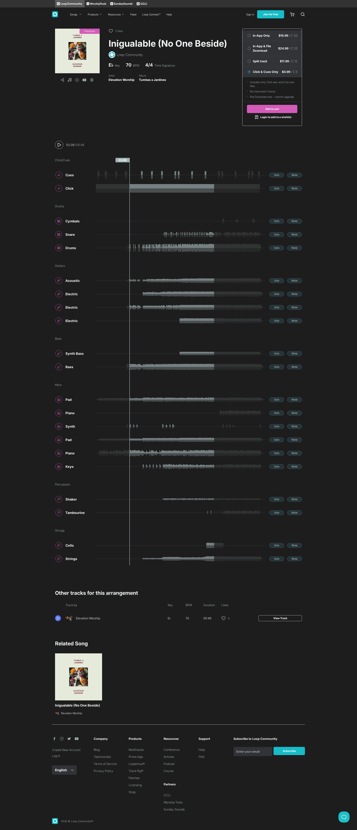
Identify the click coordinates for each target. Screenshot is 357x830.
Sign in (250, 14)
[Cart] (292, 14)
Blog (97, 750)
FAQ (201, 757)
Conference (172, 750)
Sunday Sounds (174, 809)
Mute (295, 174)
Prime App (136, 757)
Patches (134, 778)
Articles (169, 757)
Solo (276, 174)
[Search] (302, 14)
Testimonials (102, 757)
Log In (56, 756)
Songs (73, 14)
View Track (280, 618)
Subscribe (289, 750)
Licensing (135, 785)
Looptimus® (137, 764)
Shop (132, 792)
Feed (133, 14)
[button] (77, 51)
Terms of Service (105, 764)
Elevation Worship (121, 80)
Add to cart (272, 108)
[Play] (59, 145)
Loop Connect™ (151, 14)
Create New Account (66, 750)
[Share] (62, 80)
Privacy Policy (103, 771)
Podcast (169, 764)
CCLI (167, 795)
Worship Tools (173, 802)
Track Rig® (136, 771)
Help (169, 14)
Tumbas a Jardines (152, 80)
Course (168, 771)
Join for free (270, 14)
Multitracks (136, 750)
